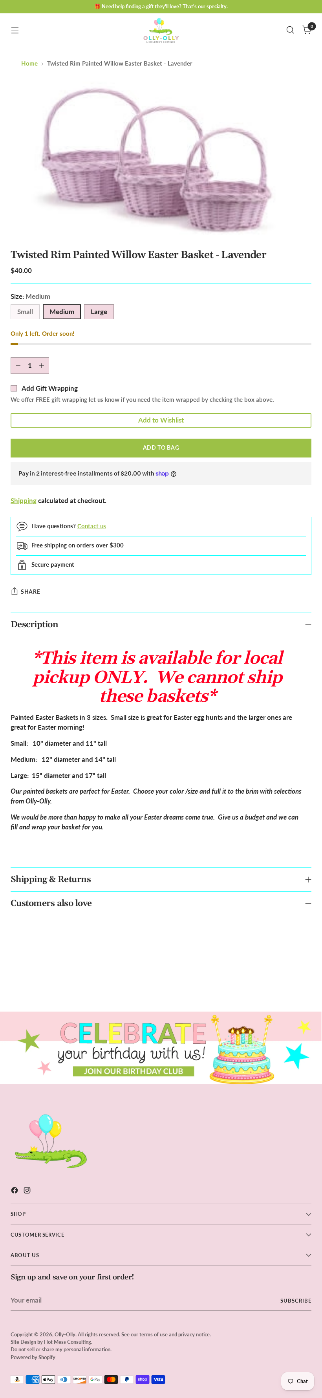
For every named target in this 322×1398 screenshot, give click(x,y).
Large (99, 312)
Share (30, 592)
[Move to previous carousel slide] (286, 985)
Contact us (91, 525)
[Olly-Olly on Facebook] (15, 1191)
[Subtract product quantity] (18, 365)
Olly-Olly (65, 1334)
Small (25, 312)
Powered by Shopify (33, 1357)
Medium (61, 312)
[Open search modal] (290, 30)
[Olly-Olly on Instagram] (28, 1191)
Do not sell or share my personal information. (61, 1349)
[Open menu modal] (15, 30)
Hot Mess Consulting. (68, 1342)
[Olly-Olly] (161, 29)
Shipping (24, 501)
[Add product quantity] (42, 365)
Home (29, 63)
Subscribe (295, 1300)
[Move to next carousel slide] (304, 984)
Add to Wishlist (161, 420)
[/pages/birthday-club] (161, 1048)
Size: (30, 296)
